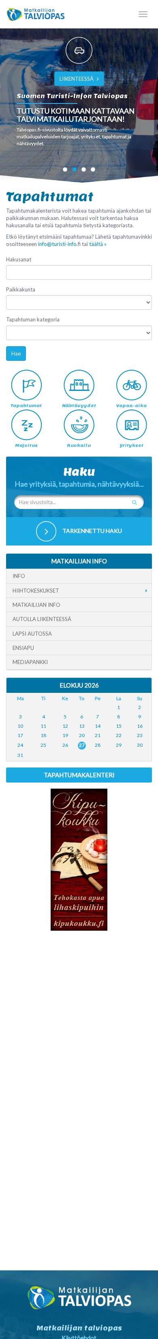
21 (97, 735)
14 (97, 726)
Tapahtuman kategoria (33, 319)
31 (20, 755)
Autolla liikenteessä (42, 619)
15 (119, 726)
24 (20, 745)
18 (43, 735)
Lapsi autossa (32, 633)
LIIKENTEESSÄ (77, 78)
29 (119, 745)
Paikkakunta (20, 289)
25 (43, 745)
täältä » (98, 244)
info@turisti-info (57, 244)
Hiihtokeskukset (36, 590)
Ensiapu (23, 648)
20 (82, 735)
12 (65, 726)
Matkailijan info (36, 605)
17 (20, 735)
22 (119, 735)
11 (43, 726)
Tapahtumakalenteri (79, 774)
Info (19, 576)
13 (82, 726)
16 (140, 726)
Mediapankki (30, 662)
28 (97, 745)
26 (65, 745)
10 (20, 726)
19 (65, 735)
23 (140, 735)
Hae (16, 353)
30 (140, 745)
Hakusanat (18, 259)
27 (82, 745)
